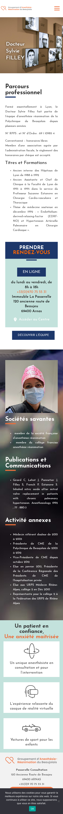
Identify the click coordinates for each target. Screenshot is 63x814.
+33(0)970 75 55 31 (31, 292)
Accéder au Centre (34, 319)
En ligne (31, 272)
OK (32, 808)
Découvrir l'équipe (33, 335)
